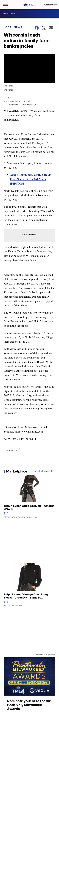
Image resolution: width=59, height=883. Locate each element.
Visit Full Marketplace (45, 471)
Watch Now (49, 5)
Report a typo (12, 450)
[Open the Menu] (5, 5)
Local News (13, 27)
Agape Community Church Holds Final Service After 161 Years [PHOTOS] (30, 179)
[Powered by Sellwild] (50, 654)
